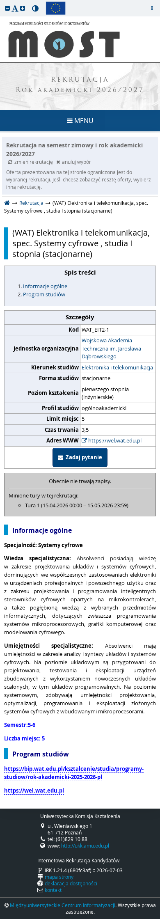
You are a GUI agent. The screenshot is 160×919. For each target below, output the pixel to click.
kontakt (53, 890)
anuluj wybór (76, 161)
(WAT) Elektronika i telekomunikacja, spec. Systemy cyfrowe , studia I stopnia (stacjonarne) (81, 243)
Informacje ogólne (45, 286)
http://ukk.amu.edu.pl (85, 845)
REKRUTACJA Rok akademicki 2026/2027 (80, 85)
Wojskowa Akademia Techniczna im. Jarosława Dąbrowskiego (111, 348)
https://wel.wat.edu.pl (114, 440)
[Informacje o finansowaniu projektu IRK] (55, 8)
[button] (7, 8)
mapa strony (59, 876)
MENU (83, 120)
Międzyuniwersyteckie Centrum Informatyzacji (62, 905)
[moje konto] (152, 8)
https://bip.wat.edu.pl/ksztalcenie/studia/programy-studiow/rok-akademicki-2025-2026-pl (74, 773)
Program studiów (44, 294)
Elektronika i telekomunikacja (117, 367)
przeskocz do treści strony (2, 2)
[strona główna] (7, 202)
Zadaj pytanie (82, 457)
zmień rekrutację (34, 161)
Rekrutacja (31, 202)
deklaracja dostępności (71, 883)
